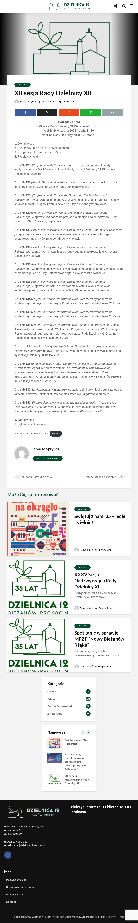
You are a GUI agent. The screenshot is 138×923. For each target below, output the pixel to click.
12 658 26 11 (20, 841)
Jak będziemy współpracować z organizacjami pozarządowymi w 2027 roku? (75, 761)
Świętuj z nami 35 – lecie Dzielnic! (99, 519)
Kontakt (11, 901)
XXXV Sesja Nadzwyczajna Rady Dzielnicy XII (95, 581)
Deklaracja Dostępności (20, 887)
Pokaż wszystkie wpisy (48, 459)
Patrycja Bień (86, 550)
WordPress (118, 917)
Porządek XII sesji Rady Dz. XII (31, 433)
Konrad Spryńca (27, 101)
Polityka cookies (16, 879)
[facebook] (8, 855)
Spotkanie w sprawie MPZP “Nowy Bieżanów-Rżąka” (100, 639)
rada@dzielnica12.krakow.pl (29, 845)
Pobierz (56, 433)
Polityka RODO (15, 894)
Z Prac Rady (22, 85)
